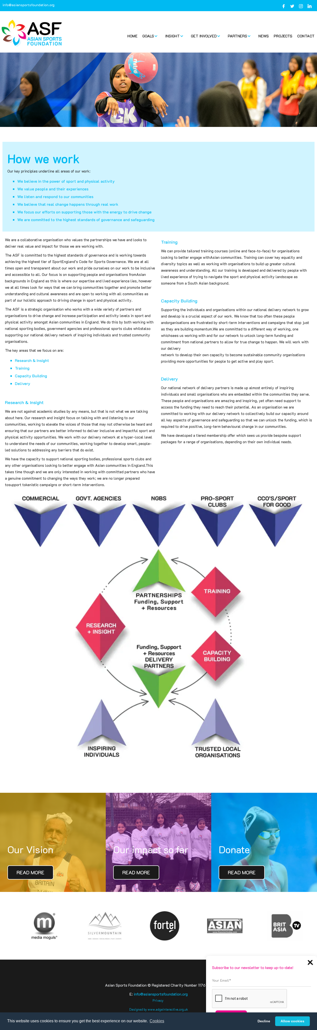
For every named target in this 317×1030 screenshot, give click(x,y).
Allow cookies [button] (292, 1021)
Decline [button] (264, 1021)
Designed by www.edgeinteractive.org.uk (158, 1009)
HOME (132, 35)
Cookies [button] (157, 1021)
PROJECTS (283, 35)
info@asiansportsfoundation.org (28, 4)
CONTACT (306, 35)
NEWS (263, 35)
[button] (151, 36)
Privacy (158, 1000)
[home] (32, 33)
